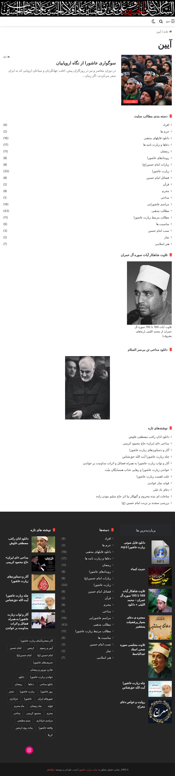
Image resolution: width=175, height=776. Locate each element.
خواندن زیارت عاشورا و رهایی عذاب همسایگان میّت (137, 470)
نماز (166, 237)
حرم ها (164, 131)
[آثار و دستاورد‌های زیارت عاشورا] (43, 582)
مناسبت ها (162, 224)
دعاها (31, 684)
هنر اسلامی (162, 244)
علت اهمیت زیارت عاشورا (153, 476)
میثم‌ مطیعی (23, 720)
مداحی (165, 197)
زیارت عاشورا (160, 171)
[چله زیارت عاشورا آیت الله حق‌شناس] (160, 689)
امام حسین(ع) (24, 655)
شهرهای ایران (45, 698)
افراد (166, 125)
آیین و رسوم (46, 647)
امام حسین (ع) (45, 655)
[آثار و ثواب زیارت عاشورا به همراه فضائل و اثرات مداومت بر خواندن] (43, 620)
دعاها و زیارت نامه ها (156, 144)
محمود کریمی (33, 713)
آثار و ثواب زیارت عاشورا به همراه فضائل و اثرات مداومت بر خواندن (126, 463)
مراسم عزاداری (44, 720)
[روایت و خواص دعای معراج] (160, 711)
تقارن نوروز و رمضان (41, 669)
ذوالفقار (50, 769)
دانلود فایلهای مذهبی (156, 138)
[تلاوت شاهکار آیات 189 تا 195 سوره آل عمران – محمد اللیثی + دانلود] (160, 600)
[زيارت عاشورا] (87, 8)
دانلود (21, 676)
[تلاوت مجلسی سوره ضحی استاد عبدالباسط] (160, 660)
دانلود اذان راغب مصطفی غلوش (149, 436)
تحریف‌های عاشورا (43, 662)
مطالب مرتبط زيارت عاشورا (151, 217)
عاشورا (28, 698)
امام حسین (15, 647)
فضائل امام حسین (157, 177)
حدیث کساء (138, 569)
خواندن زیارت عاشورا (41, 676)
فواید (50, 706)
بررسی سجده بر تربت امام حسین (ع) (145, 503)
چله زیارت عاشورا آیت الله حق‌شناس (145, 456)
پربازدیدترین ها (146, 530)
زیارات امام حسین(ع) (155, 164)
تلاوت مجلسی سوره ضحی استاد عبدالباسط (132, 649)
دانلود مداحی (46, 684)
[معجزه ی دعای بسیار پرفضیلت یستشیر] (160, 627)
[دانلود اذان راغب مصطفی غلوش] (43, 544)
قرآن (166, 184)
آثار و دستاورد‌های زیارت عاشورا (149, 450)
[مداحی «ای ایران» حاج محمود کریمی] (43, 563)
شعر (11, 691)
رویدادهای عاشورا (158, 158)
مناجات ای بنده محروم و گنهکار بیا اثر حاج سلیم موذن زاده (132, 496)
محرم (165, 191)
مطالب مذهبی (160, 211)
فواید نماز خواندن (158, 483)
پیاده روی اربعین (24, 727)
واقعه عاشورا (46, 727)
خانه (166, 31)
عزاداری (14, 698)
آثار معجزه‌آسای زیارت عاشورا (37, 640)
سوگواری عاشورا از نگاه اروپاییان (86, 63)
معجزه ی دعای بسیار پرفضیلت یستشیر (135, 622)
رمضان (164, 151)
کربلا (50, 735)
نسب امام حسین (158, 230)
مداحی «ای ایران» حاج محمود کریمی (146, 443)
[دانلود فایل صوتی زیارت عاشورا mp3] (160, 552)
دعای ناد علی (161, 489)
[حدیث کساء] (160, 576)
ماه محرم (19, 706)
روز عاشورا (47, 691)
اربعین (30, 647)
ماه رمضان (36, 706)
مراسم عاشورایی (158, 204)
